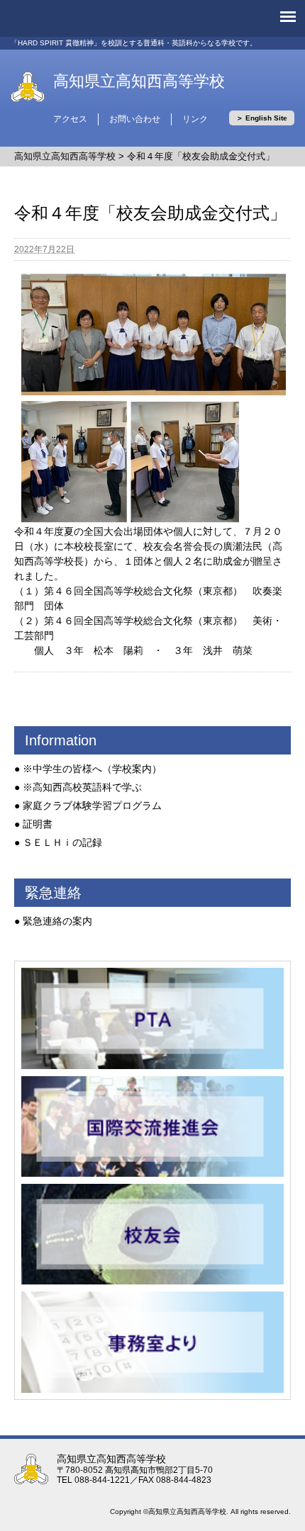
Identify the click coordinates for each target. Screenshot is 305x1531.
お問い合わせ (134, 119)
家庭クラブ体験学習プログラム (92, 805)
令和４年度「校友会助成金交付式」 (200, 156)
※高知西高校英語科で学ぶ (82, 787)
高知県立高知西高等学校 (139, 81)
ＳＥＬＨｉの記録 (62, 842)
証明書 (37, 824)
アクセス (70, 119)
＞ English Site (261, 118)
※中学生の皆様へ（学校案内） (92, 768)
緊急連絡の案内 (57, 921)
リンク (195, 119)
